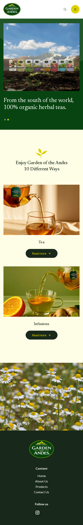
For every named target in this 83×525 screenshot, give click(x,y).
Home (41, 476)
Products (42, 486)
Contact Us (41, 492)
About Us (41, 481)
